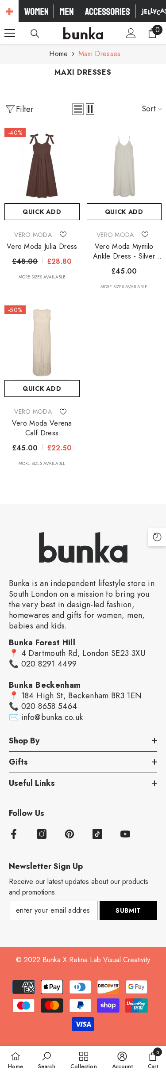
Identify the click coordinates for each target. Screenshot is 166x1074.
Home (58, 54)
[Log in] (131, 33)
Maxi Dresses (99, 54)
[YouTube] (125, 834)
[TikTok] (97, 834)
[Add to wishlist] (62, 234)
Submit (128, 910)
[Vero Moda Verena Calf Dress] (42, 343)
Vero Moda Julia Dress (42, 246)
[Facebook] (13, 834)
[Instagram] (41, 834)
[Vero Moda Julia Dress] (42, 165)
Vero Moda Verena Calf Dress (42, 428)
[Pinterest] (69, 834)
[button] (78, 109)
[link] (46, 1059)
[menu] (9, 33)
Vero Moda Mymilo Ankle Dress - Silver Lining (124, 251)
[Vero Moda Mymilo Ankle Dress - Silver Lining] (124, 165)
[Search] (35, 33)
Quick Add (42, 211)
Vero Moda (33, 234)
